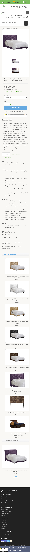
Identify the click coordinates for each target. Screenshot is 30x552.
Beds (17, 28)
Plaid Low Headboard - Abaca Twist (17, 412)
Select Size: (7, 95)
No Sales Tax (4, 522)
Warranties (4, 505)
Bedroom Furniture (10, 28)
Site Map (3, 528)
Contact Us (4, 503)
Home (3, 28)
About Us (3, 520)
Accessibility (4, 526)
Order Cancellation (5, 513)
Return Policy (4, 509)
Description (6, 154)
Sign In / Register (5, 498)
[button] (15, 549)
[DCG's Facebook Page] (2, 535)
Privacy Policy (4, 524)
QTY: (5, 101)
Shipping (3, 515)
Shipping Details (7, 157)
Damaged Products (6, 511)
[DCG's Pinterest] (8, 535)
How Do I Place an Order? (7, 501)
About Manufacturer (17, 154)
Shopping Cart (4, 496)
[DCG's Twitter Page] (5, 535)
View (15, 476)
